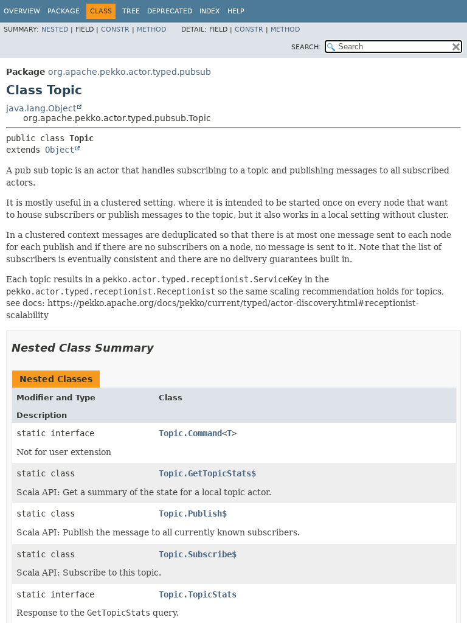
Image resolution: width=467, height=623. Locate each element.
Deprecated (169, 11)
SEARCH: (306, 47)
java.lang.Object (41, 108)
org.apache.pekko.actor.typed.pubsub (129, 72)
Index (209, 11)
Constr (115, 29)
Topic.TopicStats (198, 594)
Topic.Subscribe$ (198, 554)
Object (59, 150)
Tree (131, 11)
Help (235, 11)
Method (151, 29)
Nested (54, 29)
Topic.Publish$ (193, 513)
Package (63, 11)
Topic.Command (190, 433)
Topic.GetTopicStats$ (207, 473)
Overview (22, 11)
